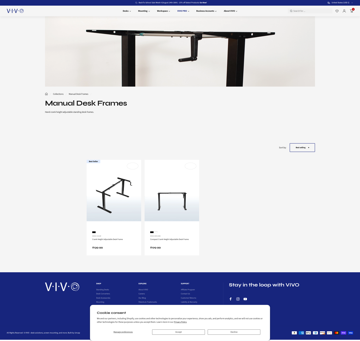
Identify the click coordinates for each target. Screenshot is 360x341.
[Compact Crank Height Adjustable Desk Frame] (172, 194)
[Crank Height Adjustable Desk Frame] (114, 194)
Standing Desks (102, 290)
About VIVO (143, 290)
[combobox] (340, 3)
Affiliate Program (188, 290)
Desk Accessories (103, 298)
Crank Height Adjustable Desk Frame (107, 239)
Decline (234, 332)
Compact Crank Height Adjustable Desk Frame (169, 239)
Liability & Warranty (189, 302)
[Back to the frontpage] (46, 94)
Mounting (100, 302)
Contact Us (185, 294)
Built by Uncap (74, 332)
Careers (142, 294)
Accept (178, 332)
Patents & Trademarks (148, 302)
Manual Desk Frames (78, 94)
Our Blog (142, 298)
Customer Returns (188, 298)
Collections (58, 94)
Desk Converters (103, 294)
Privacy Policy (180, 322)
